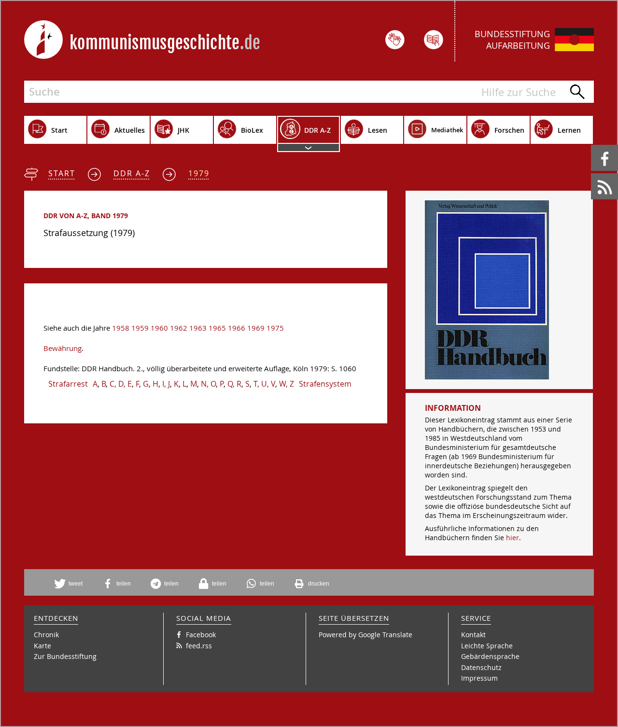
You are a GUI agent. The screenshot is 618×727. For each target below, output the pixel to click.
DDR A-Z (131, 173)
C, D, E (121, 383)
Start (61, 173)
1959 (140, 328)
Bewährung (62, 348)
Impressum (479, 678)
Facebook (201, 634)
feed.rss (591, 173)
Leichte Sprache (487, 645)
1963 (198, 328)
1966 (236, 328)
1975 (275, 328)
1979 (199, 173)
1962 (178, 328)
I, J (166, 383)
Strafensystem (325, 383)
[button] (72, 583)
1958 (120, 328)
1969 (256, 328)
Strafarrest (68, 383)
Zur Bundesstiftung (65, 656)
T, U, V (264, 383)
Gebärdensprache (490, 656)
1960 (159, 328)
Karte (42, 645)
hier (512, 537)
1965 (217, 328)
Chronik (46, 634)
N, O (208, 383)
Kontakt (473, 634)
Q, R (234, 383)
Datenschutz (481, 667)
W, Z (286, 383)
